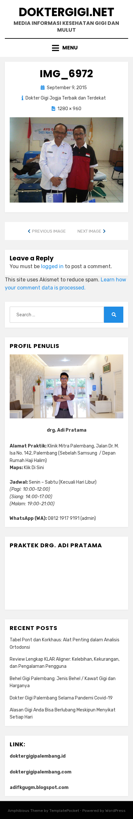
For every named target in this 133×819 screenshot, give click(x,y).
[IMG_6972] (66, 159)
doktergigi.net (66, 12)
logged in (52, 266)
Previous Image (49, 231)
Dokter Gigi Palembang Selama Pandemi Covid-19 (61, 698)
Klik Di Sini (34, 467)
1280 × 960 (69, 108)
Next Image (89, 231)
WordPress (115, 810)
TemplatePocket (64, 810)
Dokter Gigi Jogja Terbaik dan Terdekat (66, 98)
